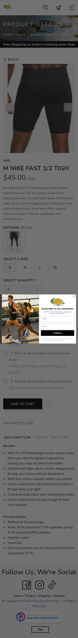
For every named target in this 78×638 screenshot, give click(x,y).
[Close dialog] (74, 296)
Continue (58, 333)
